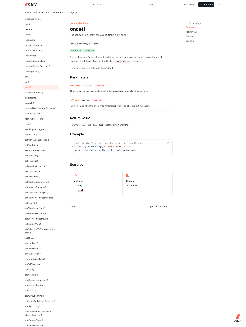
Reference (58, 12)
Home (28, 12)
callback (74, 100)
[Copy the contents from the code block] (168, 143)
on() (80, 185)
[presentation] (43, 171)
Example (190, 36)
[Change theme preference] (218, 4)
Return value (191, 32)
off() (80, 190)
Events (112, 91)
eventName (75, 85)
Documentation (41, 12)
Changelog (72, 12)
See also (190, 41)
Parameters (191, 27)
